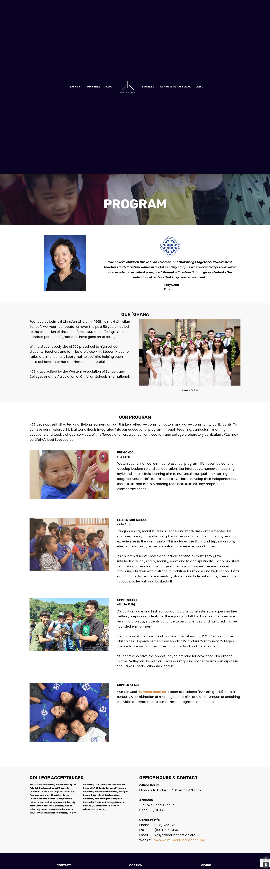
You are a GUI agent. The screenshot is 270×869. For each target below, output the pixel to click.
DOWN (266, 865)
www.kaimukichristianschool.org (179, 840)
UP (266, 858)
